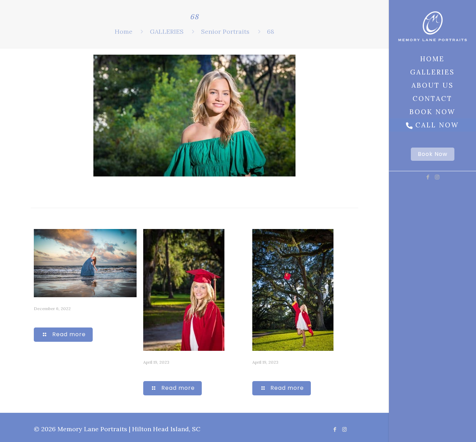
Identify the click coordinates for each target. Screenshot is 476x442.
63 (37, 318)
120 (148, 371)
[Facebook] (427, 177)
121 (257, 371)
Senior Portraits (225, 31)
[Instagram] (437, 177)
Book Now (432, 154)
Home (123, 31)
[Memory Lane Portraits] (432, 26)
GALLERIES (167, 31)
